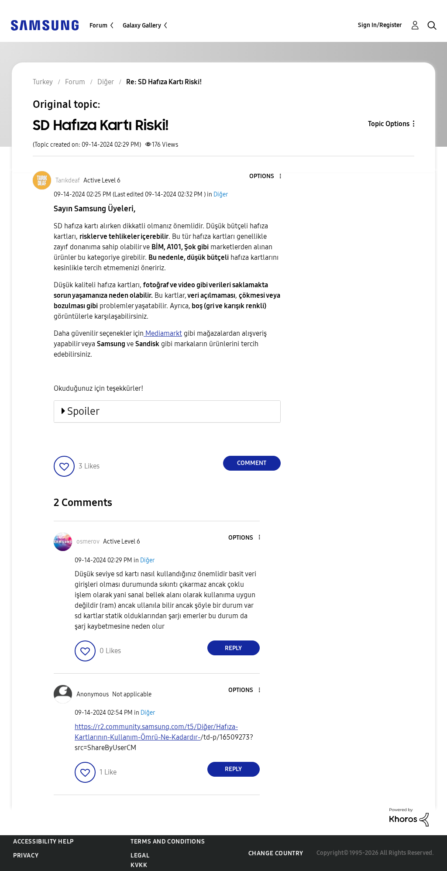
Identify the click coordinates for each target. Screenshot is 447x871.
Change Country (275, 853)
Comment (251, 463)
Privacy (25, 855)
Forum (98, 25)
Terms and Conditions (168, 841)
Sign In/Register (380, 25)
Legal (140, 855)
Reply (233, 648)
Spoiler (83, 411)
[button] (265, 176)
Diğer (220, 194)
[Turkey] (44, 25)
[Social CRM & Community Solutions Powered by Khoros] (409, 816)
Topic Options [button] (388, 124)
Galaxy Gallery (142, 25)
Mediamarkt (163, 333)
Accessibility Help (43, 841)
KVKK (139, 865)
